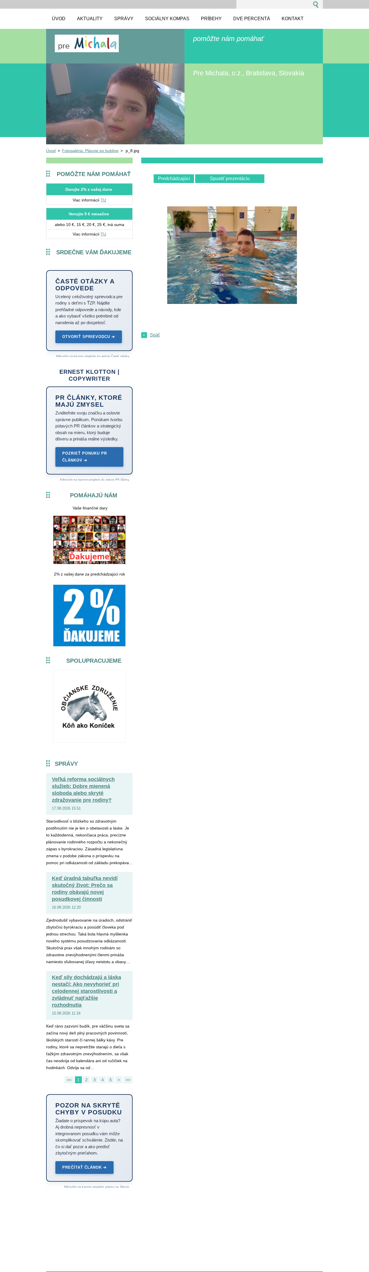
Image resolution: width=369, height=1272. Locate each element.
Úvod (51, 150)
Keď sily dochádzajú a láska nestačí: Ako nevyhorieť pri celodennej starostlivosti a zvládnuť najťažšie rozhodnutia (86, 991)
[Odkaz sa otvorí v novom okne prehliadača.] (232, 302)
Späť (155, 335)
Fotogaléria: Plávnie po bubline (90, 150)
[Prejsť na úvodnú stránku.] (87, 49)
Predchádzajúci (174, 178)
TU (103, 200)
